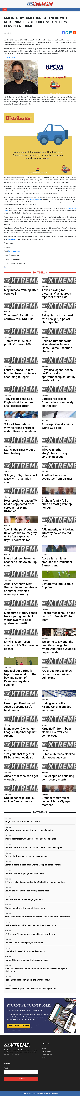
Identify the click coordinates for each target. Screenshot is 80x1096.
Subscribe (21, 1079)
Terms (44, 1048)
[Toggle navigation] (4, 9)
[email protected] (14, 251)
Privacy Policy (46, 1052)
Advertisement (47, 1055)
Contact (44, 1058)
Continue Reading (10, 57)
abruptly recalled (35, 200)
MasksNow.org (12, 239)
